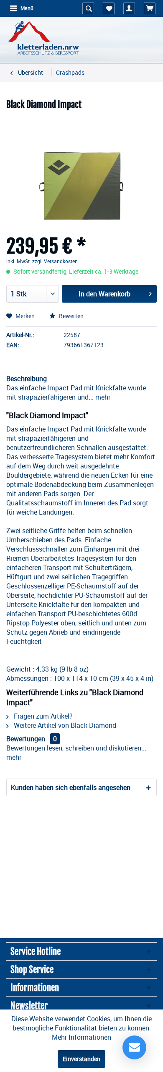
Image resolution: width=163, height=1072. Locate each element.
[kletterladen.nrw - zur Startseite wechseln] (43, 38)
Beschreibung (26, 378)
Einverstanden (81, 1059)
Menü (26, 8)
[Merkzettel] (109, 8)
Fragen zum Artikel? (42, 716)
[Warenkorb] (149, 8)
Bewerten (71, 316)
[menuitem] (21, 8)
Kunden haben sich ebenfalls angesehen (70, 787)
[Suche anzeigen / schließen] (88, 8)
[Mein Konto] (129, 8)
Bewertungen (25, 738)
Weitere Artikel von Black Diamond (64, 725)
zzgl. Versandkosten (55, 261)
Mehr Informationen (81, 1037)
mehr (102, 397)
